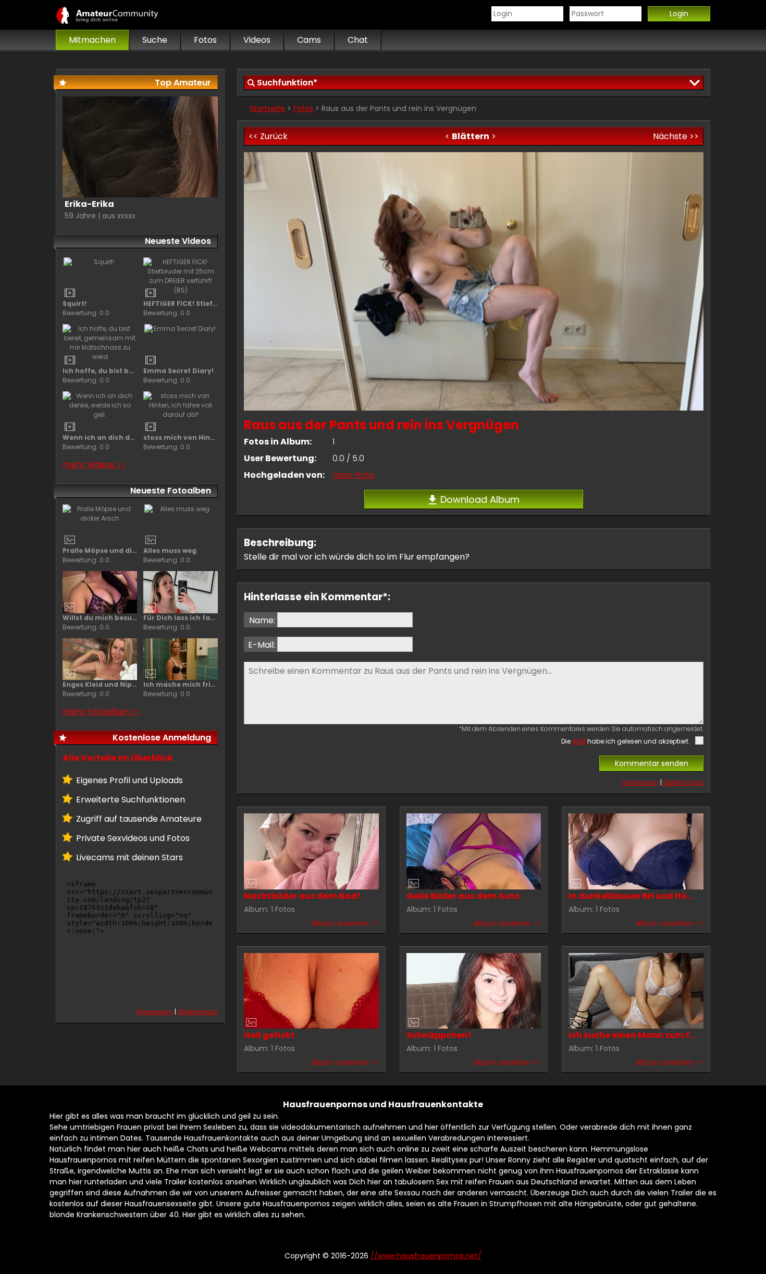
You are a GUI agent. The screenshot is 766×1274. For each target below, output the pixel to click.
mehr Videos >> (94, 465)
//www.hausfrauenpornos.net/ (118, 15)
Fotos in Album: (278, 442)
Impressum (640, 782)
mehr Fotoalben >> (102, 712)
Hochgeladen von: (284, 475)
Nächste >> (676, 136)
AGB (579, 741)
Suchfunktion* (287, 83)
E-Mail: (261, 645)
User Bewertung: (280, 458)
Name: (262, 620)
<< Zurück (268, 136)
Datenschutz (683, 782)
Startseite (267, 108)
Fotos (303, 108)
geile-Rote (353, 475)
